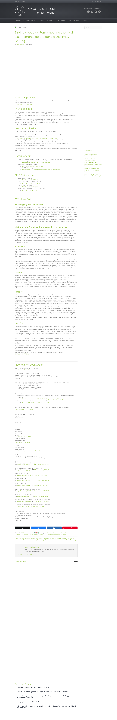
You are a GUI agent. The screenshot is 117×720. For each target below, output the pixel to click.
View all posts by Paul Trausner (26, 554)
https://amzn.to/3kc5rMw (24, 501)
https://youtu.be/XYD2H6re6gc (30, 180)
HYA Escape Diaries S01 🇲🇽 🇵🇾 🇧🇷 (29, 533)
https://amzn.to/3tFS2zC (24, 475)
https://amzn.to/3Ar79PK (41, 475)
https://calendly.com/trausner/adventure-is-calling (36, 162)
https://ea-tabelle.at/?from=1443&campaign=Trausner (29, 506)
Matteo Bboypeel (33, 534)
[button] (77, 561)
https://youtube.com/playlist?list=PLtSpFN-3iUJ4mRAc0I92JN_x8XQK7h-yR (36, 138)
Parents (41, 534)
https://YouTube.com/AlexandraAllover (32, 166)
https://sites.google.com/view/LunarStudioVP (27, 451)
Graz (72, 533)
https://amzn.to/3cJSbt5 (23, 496)
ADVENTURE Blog (61, 20)
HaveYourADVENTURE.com (22, 354)
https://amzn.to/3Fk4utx (23, 485)
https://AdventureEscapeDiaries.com (25, 370)
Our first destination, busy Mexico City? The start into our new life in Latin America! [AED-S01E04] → (50, 540)
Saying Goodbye (56, 534)
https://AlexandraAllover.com (23, 442)
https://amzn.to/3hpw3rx (24, 470)
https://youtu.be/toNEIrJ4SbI (30, 190)
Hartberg (17, 534)
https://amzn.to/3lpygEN (24, 464)
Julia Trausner (24, 534)
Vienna (64, 534)
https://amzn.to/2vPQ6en (41, 496)
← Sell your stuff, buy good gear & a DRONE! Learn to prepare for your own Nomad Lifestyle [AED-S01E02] (44, 538)
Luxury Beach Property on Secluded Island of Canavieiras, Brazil (93, 164)
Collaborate (40, 20)
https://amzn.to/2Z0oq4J (42, 501)
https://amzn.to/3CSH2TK (41, 491)
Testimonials (49, 20)
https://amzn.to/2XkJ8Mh (41, 464)
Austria (59, 533)
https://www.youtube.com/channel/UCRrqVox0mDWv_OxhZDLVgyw (41, 169)
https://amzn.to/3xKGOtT (24, 491)
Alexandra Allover (51, 533)
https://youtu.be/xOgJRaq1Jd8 (23, 104)
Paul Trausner (48, 534)
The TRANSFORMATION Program (77, 20)
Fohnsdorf (68, 533)
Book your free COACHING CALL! (25, 20)
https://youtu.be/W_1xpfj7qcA (30, 186)
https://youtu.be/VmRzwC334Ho (31, 183)
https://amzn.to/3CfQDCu (24, 480)
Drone (62, 533)
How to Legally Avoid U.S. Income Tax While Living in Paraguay (91, 170)
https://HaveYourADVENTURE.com (24, 409)
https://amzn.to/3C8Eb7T (41, 470)
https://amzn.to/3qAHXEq (41, 485)
